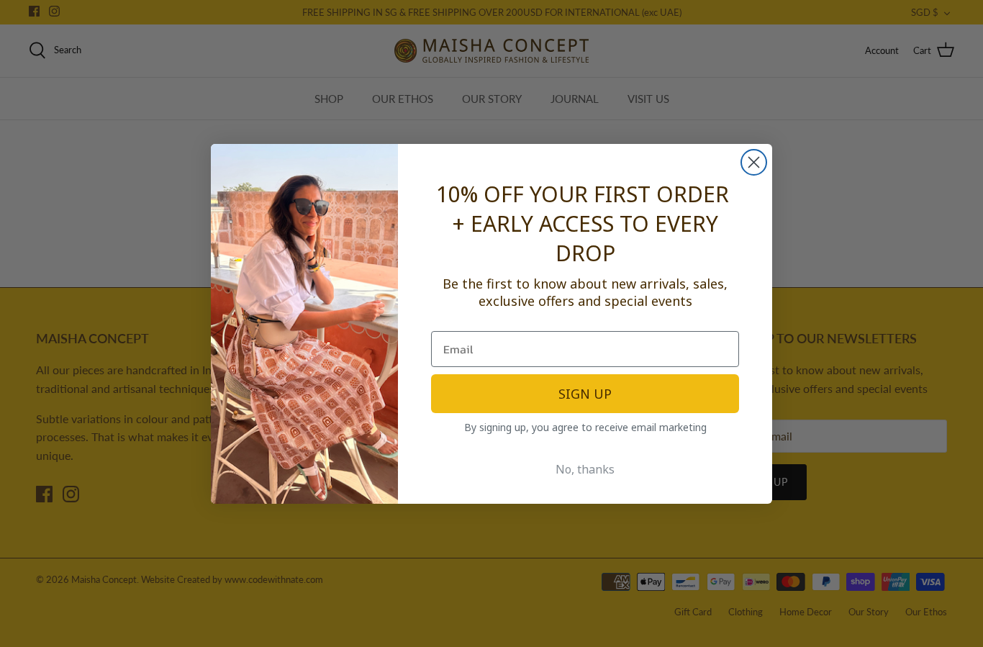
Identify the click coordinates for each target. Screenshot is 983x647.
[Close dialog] (753, 162)
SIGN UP (585, 393)
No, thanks (585, 469)
